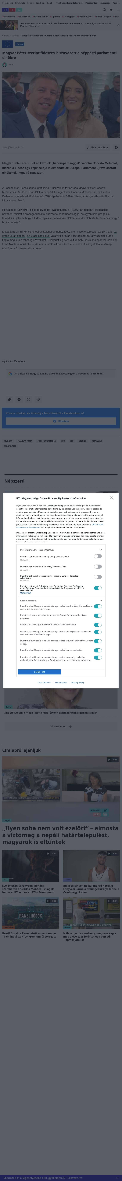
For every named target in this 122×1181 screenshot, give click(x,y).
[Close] (112, 498)
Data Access (61, 682)
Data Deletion (44, 682)
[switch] (98, 556)
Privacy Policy (77, 682)
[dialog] (61, 590)
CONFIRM (39, 672)
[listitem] (61, 549)
